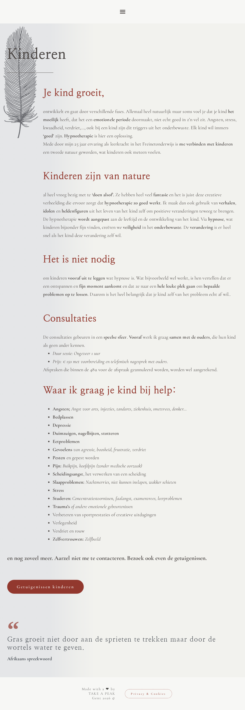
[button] (122, 11)
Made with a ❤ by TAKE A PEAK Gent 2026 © (98, 693)
